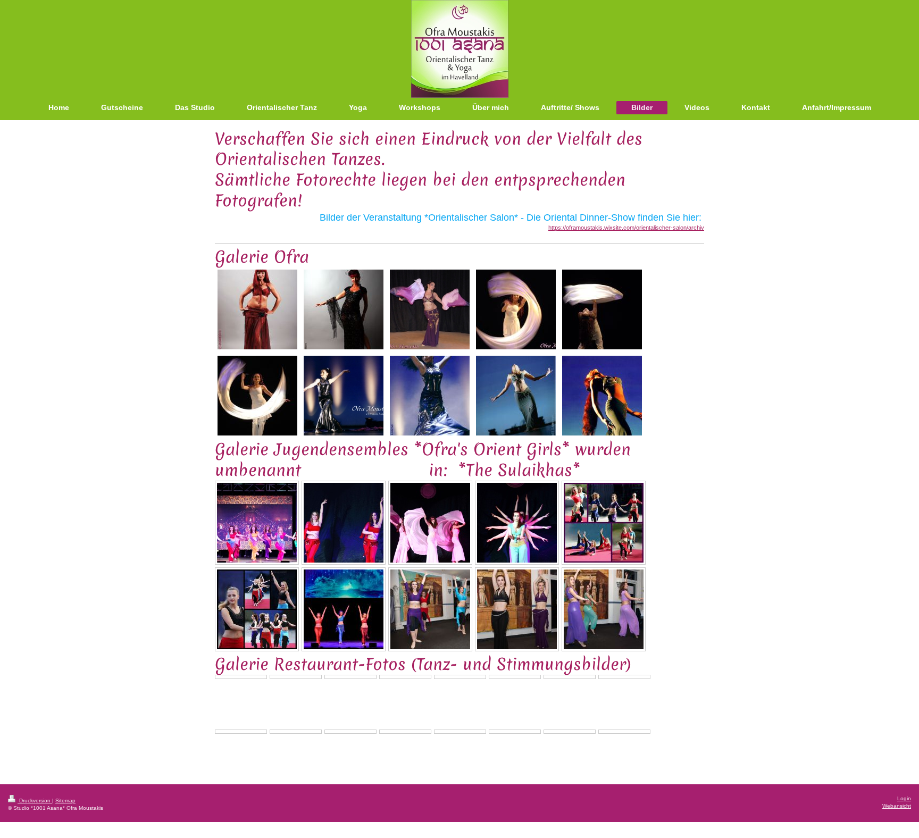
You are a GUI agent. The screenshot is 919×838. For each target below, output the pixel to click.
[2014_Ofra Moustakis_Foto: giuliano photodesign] (257, 309)
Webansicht (896, 806)
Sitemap (65, 800)
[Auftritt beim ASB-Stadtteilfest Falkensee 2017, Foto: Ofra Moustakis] (604, 523)
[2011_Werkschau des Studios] (429, 309)
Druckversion (35, 800)
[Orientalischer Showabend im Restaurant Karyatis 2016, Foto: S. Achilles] (430, 609)
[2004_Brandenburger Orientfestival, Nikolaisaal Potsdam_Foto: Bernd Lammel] (343, 395)
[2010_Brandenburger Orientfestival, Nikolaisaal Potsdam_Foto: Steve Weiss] (515, 309)
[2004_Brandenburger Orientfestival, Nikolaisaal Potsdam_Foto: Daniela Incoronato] (602, 395)
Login (904, 798)
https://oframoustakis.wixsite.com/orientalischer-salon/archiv (626, 227)
